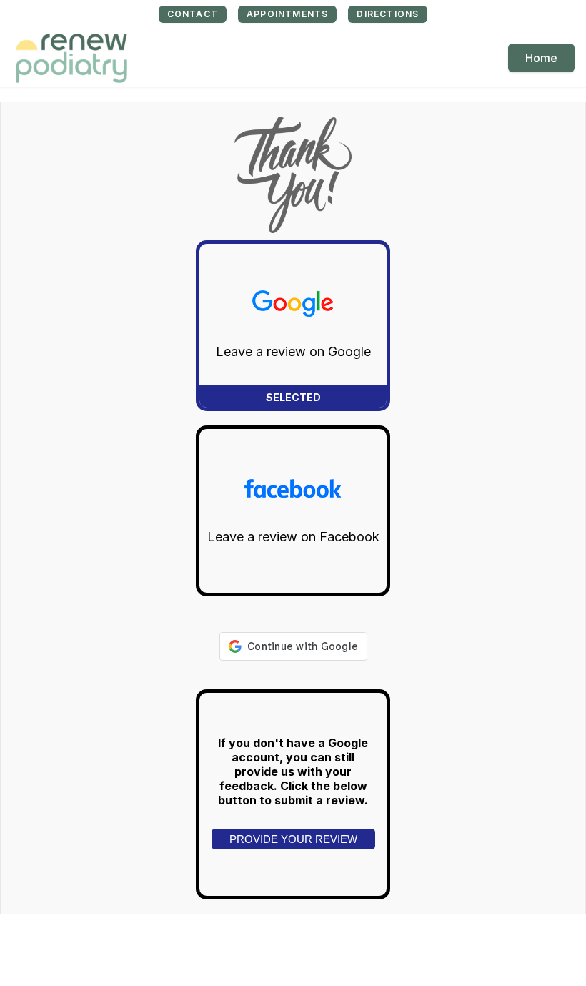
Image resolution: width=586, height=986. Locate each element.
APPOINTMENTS (287, 14)
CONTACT (192, 14)
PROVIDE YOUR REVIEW (293, 839)
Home (541, 58)
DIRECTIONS (388, 14)
